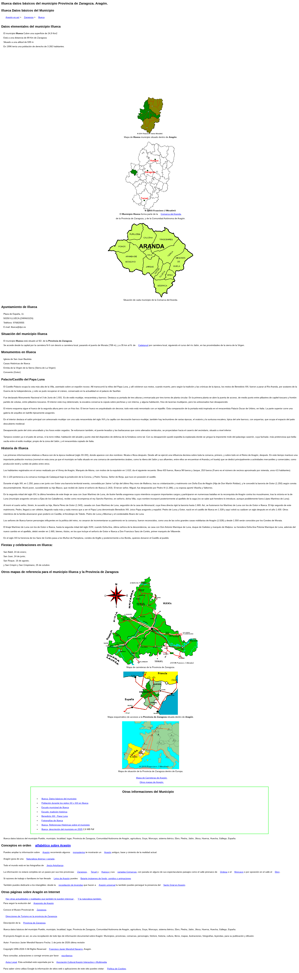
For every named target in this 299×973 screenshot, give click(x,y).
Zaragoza (28, 17)
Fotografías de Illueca (52, 820)
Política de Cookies (116, 968)
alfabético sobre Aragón (53, 845)
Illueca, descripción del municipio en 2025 (62, 829)
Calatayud (143, 345)
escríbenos (67, 955)
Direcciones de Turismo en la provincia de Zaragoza (31, 916)
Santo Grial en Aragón (174, 885)
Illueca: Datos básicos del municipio (58, 798)
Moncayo (238, 872)
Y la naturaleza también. (90, 899)
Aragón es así (12, 17)
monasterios (79, 852)
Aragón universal (107, 885)
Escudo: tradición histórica (54, 812)
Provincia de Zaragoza (34, 923)
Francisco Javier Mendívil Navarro (66, 949)
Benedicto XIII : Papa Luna (54, 816)
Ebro (277, 872)
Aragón (46, 852)
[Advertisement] (149, 72)
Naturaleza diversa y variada (40, 859)
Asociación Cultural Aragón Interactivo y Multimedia (81, 962)
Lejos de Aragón (62, 878)
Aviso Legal (11, 962)
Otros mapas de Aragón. (152, 782)
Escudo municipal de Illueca (55, 807)
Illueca (41, 17)
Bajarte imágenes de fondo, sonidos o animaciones (106, 878)
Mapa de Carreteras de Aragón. (151, 778)
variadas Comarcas (127, 872)
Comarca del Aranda (171, 214)
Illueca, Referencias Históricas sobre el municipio (65, 825)
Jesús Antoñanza (55, 865)
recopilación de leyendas (71, 885)
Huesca (105, 872)
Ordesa (223, 872)
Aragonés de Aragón (43, 903)
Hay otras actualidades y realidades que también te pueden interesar (40, 899)
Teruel (94, 872)
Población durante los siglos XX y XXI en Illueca (64, 803)
